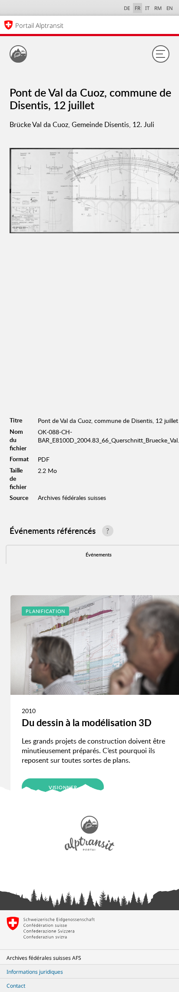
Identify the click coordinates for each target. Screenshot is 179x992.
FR (137, 8)
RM (158, 8)
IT (147, 8)
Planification (45, 611)
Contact (16, 985)
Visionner (63, 787)
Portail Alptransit (39, 25)
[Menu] (160, 54)
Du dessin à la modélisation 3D (87, 722)
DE (127, 8)
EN (169, 8)
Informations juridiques (35, 971)
